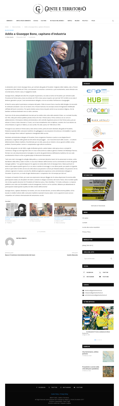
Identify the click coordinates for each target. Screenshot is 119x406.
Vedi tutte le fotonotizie (98, 206)
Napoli (70, 20)
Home (6, 27)
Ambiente (9, 20)
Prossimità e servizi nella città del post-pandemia (90, 368)
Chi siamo (85, 218)
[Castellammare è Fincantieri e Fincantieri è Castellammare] (65, 209)
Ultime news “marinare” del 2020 (39, 217)
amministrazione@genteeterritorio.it (96, 295)
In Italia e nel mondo (57, 20)
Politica (85, 20)
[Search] (113, 21)
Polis (93, 20)
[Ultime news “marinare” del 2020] (41, 209)
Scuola (35, 20)
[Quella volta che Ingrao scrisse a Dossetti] (16, 209)
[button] (84, 190)
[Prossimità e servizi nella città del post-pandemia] (108, 371)
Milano (77, 20)
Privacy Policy (86, 232)
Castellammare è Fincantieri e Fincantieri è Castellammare (63, 218)
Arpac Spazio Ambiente (23, 20)
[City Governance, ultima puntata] (108, 356)
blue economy (16, 27)
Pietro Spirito (10, 37)
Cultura (43, 20)
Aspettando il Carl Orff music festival (98, 190)
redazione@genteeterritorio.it (94, 293)
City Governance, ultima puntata (90, 353)
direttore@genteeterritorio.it (93, 290)
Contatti (84, 222)
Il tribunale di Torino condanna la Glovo (98, 332)
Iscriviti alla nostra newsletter (91, 227)
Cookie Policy (55, 394)
